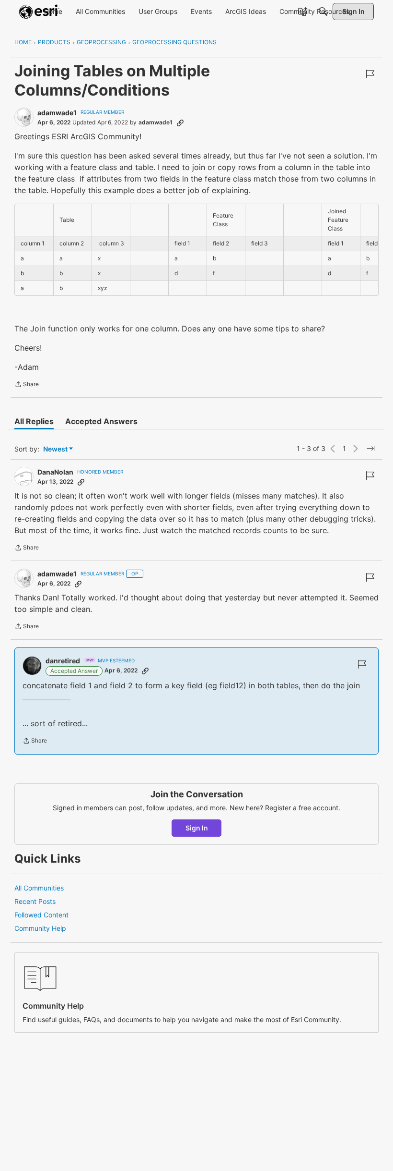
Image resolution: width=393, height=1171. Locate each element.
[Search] (323, 11)
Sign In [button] (196, 828)
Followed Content (41, 915)
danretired (63, 661)
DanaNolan (55, 472)
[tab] (34, 421)
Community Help (40, 928)
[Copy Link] (180, 122)
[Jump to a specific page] (371, 448)
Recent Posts (35, 901)
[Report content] (370, 74)
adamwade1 (57, 113)
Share (26, 385)
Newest (55, 449)
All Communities (39, 888)
